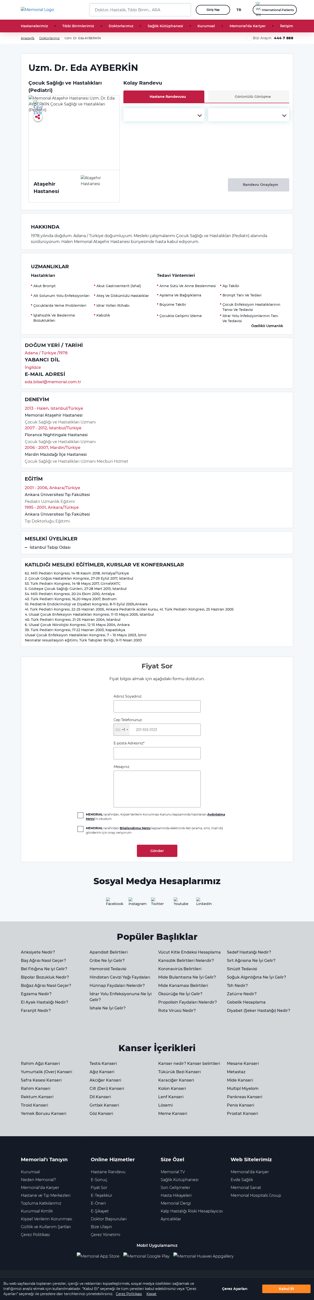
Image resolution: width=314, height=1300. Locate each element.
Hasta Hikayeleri (176, 1195)
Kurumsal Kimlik (37, 1211)
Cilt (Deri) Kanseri (107, 1088)
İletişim (286, 26)
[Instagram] (134, 903)
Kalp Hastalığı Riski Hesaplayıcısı (192, 1211)
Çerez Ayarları (234, 1289)
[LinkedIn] (202, 903)
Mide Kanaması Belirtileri (183, 985)
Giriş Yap (213, 10)
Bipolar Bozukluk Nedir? (45, 977)
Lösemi (165, 1105)
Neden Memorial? (38, 1179)
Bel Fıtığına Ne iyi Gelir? (44, 969)
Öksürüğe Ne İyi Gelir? (180, 994)
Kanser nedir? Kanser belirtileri (189, 1063)
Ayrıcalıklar (171, 1219)
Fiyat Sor (99, 1187)
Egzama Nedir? (36, 994)
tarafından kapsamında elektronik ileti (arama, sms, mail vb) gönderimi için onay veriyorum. (154, 830)
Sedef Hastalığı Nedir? (249, 952)
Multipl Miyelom (243, 1088)
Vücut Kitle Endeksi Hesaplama (189, 952)
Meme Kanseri (172, 1113)
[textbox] (164, 114)
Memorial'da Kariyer (248, 26)
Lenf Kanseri (170, 1097)
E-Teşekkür (101, 1195)
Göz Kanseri (101, 1113)
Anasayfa (27, 38)
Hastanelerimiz (34, 26)
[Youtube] (179, 903)
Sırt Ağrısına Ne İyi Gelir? (251, 960)
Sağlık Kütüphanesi (165, 26)
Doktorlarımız (121, 26)
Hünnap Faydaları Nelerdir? (117, 985)
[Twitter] (157, 903)
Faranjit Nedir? (36, 1010)
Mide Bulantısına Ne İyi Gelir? (187, 977)
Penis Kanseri (240, 1105)
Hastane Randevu (108, 1172)
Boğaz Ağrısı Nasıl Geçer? (46, 985)
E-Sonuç (99, 1179)
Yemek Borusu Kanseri (43, 1113)
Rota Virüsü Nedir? (177, 1010)
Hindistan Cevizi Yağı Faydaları (120, 977)
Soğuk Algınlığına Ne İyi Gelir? (256, 977)
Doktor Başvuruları (109, 1219)
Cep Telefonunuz (128, 725)
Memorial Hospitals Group (256, 1195)
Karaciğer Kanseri (176, 1080)
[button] (185, 10)
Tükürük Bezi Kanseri (179, 1072)
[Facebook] (112, 903)
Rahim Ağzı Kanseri (40, 1063)
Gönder (157, 851)
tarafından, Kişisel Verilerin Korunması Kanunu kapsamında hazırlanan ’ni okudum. (155, 817)
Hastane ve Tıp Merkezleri (45, 1195)
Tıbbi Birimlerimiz (78, 26)
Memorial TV (173, 1172)
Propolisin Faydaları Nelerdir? (187, 1002)
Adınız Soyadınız (128, 696)
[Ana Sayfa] (37, 10)
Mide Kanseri (240, 1080)
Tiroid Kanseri (34, 1105)
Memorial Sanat (246, 1187)
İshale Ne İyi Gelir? (108, 1008)
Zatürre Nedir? (242, 994)
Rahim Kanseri (35, 1088)
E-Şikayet (100, 1211)
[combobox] (163, 114)
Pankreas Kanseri (244, 1097)
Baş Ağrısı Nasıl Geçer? (43, 960)
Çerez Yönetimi (105, 1234)
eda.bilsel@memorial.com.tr (53, 382)
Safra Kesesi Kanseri (41, 1080)
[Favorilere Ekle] (38, 104)
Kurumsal (206, 26)
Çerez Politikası (129, 1294)
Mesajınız (121, 767)
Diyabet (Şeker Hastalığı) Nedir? (258, 1010)
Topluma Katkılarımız (41, 1203)
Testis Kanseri (103, 1063)
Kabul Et (286, 1289)
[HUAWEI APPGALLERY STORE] (205, 1256)
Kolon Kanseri (172, 1088)
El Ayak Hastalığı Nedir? (44, 1002)
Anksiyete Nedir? (38, 952)
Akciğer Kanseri (105, 1080)
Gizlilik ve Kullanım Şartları (46, 1226)
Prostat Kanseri (242, 1113)
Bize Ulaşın (101, 1226)
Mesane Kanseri (243, 1063)
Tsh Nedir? (237, 985)
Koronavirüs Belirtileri (179, 969)
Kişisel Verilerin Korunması (46, 1219)
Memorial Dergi (176, 1203)
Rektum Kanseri (37, 1097)
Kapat (151, 1294)
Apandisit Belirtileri (109, 952)
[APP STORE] (100, 1256)
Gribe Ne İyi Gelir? (107, 960)
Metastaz (236, 1072)
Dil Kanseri (100, 1097)
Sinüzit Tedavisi (242, 969)
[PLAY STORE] (146, 1256)
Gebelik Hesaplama (246, 1002)
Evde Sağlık (242, 1179)
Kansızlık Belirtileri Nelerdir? (186, 960)
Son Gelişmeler (175, 1187)
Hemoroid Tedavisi (108, 969)
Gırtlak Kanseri (104, 1105)
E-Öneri (98, 1203)
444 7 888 (283, 38)
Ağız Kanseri (102, 1072)
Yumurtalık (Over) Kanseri (46, 1072)
